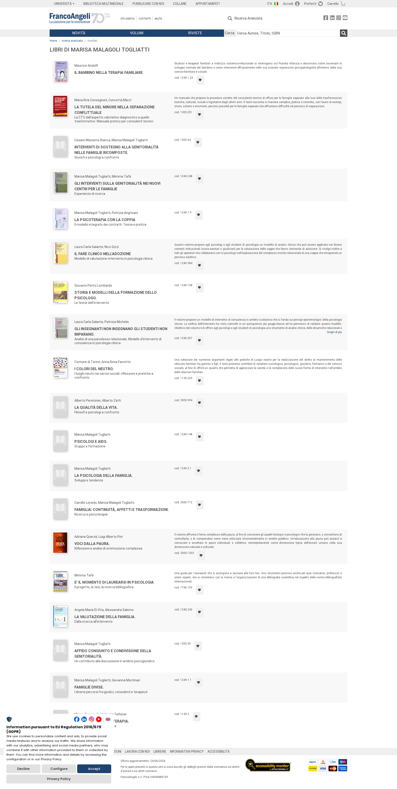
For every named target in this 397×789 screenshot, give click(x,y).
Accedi (288, 4)
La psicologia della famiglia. (103, 475)
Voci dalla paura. (92, 543)
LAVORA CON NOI (137, 751)
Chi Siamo (127, 18)
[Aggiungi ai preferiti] (200, 80)
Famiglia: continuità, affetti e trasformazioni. (121, 509)
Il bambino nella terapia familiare (108, 72)
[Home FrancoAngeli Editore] (80, 18)
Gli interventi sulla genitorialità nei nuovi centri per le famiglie (117, 186)
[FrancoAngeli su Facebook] (325, 18)
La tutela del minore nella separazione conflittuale (114, 110)
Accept (94, 768)
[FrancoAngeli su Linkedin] (332, 18)
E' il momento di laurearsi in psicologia (114, 582)
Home (53, 40)
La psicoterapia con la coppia (104, 220)
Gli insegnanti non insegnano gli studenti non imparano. (120, 332)
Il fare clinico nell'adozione (102, 254)
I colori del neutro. (93, 369)
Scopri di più (334, 332)
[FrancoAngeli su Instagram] (338, 18)
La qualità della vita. (96, 407)
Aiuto (158, 18)
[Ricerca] (343, 33)
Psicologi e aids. (90, 441)
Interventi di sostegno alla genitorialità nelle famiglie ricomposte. (116, 150)
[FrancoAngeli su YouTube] (345, 18)
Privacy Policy (59, 779)
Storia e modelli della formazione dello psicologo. (115, 295)
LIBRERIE (159, 751)
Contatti (145, 18)
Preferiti (310, 4)
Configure (59, 768)
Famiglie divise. (89, 687)
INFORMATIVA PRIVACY (187, 751)
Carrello (333, 4)
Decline (23, 768)
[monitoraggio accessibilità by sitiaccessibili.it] (268, 761)
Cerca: (230, 33)
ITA (269, 4)
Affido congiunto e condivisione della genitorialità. (112, 654)
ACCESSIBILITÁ (218, 751)
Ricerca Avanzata (248, 18)
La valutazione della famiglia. (104, 617)
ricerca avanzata (72, 40)
